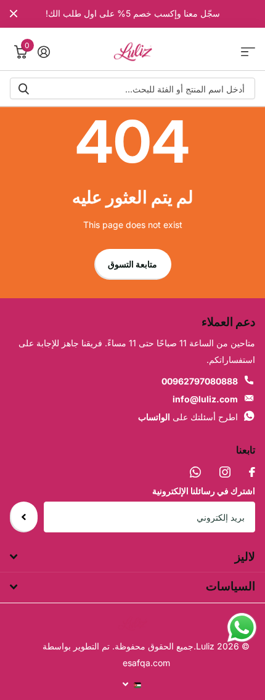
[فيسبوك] (252, 472)
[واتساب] (195, 472)
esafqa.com (146, 662)
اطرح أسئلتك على (188, 417)
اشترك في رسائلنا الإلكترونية (203, 491)
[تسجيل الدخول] (43, 52)
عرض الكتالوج (248, 52)
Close (13, 14)
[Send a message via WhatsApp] (242, 628)
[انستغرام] (224, 472)
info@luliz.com (205, 399)
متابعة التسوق (132, 264)
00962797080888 (199, 381)
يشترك (24, 517)
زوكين (23, 88)
